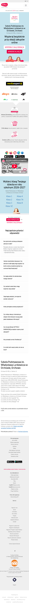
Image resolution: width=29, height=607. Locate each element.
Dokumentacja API (14, 497)
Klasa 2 (9, 199)
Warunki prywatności (14, 533)
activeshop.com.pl (21, 599)
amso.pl (4, 597)
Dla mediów (14, 513)
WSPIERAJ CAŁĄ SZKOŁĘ (14, 47)
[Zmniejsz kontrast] (25, 1)
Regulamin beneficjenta (14, 527)
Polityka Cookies (14, 539)
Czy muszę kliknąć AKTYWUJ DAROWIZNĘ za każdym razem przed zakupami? (13, 329)
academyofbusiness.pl (17, 602)
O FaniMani (14, 511)
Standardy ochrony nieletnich (14, 531)
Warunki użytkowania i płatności (14, 537)
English (14, 585)
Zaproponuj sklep (14, 456)
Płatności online (14, 485)
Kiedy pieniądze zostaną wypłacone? (13, 306)
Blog (14, 481)
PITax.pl (16, 572)
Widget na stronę (14, 489)
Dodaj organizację (14, 475)
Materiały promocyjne (14, 477)
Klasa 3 (9, 203)
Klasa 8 (20, 203)
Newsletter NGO (14, 479)
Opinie (14, 509)
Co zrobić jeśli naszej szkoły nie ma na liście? (13, 348)
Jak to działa (14, 440)
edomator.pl (6, 599)
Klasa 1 (9, 196)
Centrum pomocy (14, 444)
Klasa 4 (20, 196)
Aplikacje (14, 446)
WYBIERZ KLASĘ (14, 52)
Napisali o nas (14, 507)
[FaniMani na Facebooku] (14, 551)
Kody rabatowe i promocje (14, 450)
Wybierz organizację (14, 442)
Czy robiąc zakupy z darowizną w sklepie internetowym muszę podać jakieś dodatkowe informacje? (13, 317)
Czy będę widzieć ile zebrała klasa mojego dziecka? (12, 277)
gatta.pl (16, 597)
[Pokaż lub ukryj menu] (26, 5)
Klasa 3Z (9, 206)
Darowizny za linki (14, 487)
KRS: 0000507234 (14, 558)
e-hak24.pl (8, 602)
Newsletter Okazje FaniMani (14, 452)
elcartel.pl (13, 599)
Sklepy (14, 448)
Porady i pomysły (14, 454)
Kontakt (14, 521)
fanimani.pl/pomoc (23, 431)
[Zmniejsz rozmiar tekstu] (27, 1)
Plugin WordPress (14, 491)
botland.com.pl (23, 597)
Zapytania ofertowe (14, 519)
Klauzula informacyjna (14, 535)
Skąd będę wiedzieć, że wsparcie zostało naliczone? (12, 298)
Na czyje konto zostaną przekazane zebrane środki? (12, 242)
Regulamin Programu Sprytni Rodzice (14, 529)
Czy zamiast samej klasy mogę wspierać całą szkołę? (11, 287)
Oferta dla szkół (14, 517)
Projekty (14, 515)
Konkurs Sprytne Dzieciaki (14, 543)
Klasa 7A (19, 199)
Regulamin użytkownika (14, 525)
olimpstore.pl (10, 597)
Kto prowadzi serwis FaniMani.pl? (12, 339)
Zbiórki (14, 483)
